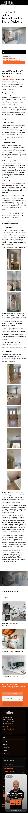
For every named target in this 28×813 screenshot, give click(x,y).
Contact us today (6, 564)
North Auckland (8, 764)
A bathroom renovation (8, 79)
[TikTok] (13, 729)
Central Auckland (9, 771)
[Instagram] (10, 729)
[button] (25, 2)
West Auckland (8, 768)
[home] (7, 2)
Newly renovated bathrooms (10, 183)
